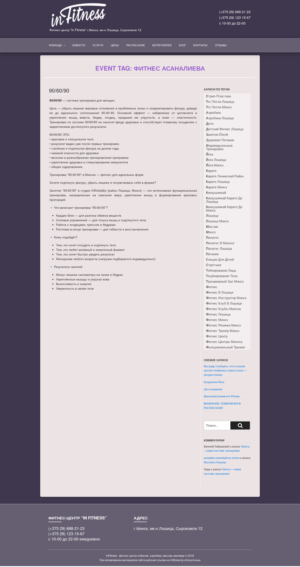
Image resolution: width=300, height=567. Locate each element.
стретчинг (213, 264)
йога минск (215, 165)
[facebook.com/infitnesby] (177, 19)
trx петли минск (219, 107)
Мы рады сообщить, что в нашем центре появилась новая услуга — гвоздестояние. (225, 370)
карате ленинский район (225, 176)
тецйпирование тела (221, 275)
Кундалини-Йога (214, 382)
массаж (212, 226)
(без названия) (213, 389)
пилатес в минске (220, 243)
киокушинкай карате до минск (224, 208)
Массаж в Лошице (215, 462)
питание (212, 253)
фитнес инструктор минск (226, 297)
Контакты (200, 45)
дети (209, 123)
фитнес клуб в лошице (224, 303)
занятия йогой (217, 134)
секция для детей (220, 259)
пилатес (212, 237)
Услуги (97, 45)
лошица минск (217, 221)
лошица (212, 215)
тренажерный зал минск (225, 281)
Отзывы (221, 45)
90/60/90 (59, 90)
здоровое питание (220, 139)
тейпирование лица (221, 270)
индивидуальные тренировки (219, 147)
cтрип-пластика (218, 96)
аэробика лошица (220, 118)
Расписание (135, 45)
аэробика (213, 112)
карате (211, 170)
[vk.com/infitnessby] (168, 19)
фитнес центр (217, 336)
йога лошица (216, 159)
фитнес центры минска (224, 341)
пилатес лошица (219, 248)
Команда (55, 45)
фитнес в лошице (219, 292)
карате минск (216, 187)
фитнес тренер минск (222, 330)
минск (211, 232)
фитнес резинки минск (223, 325)
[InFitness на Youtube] (187, 19)
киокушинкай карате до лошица (224, 200)
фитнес (211, 286)
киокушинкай (216, 192)
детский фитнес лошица (224, 129)
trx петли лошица (220, 101)
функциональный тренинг (225, 347)
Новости (78, 45)
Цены (115, 45)
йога (209, 154)
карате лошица (218, 181)
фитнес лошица (218, 314)
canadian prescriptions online (221, 458)
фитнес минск (217, 319)
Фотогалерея (162, 45)
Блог (182, 45)
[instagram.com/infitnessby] (158, 19)
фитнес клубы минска (223, 308)
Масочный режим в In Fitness (222, 396)
